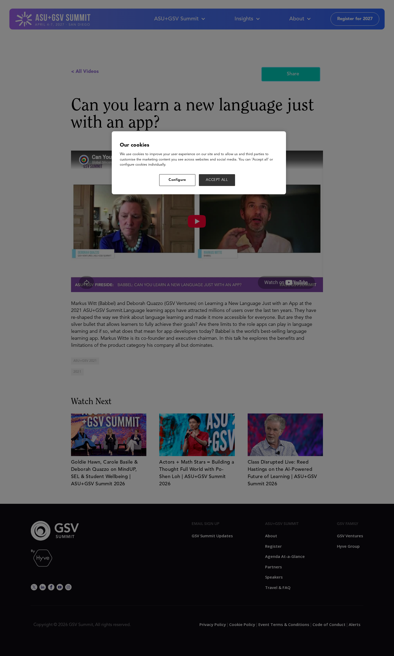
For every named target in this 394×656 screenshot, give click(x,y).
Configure (177, 180)
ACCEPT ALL (217, 180)
